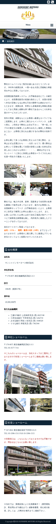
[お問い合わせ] (48, 2)
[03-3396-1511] (52, 2)
